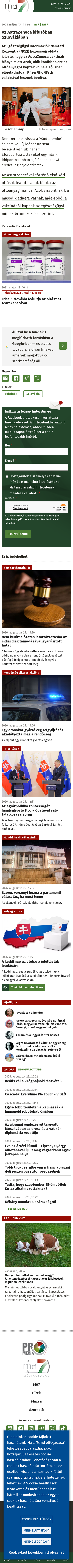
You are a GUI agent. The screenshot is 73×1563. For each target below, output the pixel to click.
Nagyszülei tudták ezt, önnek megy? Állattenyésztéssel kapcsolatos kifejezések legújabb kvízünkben (34, 1279)
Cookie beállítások (36, 1519)
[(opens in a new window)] (9, 1428)
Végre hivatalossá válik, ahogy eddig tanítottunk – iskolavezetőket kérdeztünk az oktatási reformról (41, 1046)
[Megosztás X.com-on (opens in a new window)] (37, 378)
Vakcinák (11, 393)
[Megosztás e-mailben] (5, 378)
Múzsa (36, 1401)
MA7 (36, 1384)
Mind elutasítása (36, 1530)
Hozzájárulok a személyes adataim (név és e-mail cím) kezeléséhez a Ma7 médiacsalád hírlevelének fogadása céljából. (35, 484)
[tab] (9, 1069)
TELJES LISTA (16, 1208)
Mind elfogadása (36, 1541)
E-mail (9, 461)
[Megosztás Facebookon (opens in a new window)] (15, 378)
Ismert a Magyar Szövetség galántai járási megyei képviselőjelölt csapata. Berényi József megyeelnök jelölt (41, 1024)
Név (7, 445)
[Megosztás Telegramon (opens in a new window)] (26, 378)
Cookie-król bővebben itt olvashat (36, 1552)
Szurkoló (36, 1410)
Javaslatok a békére (29, 1012)
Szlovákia (33, 393)
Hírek (36, 1393)
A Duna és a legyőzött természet (37, 1035)
